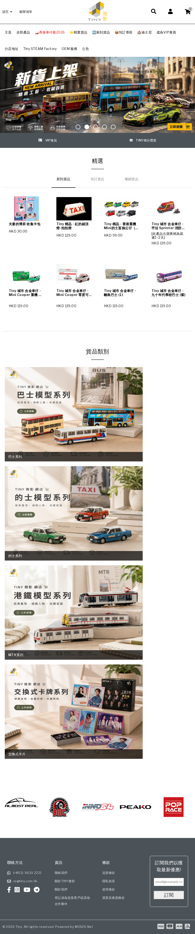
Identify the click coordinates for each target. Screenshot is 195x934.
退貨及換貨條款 (113, 898)
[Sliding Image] (97, 95)
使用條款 (108, 889)
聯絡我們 (61, 873)
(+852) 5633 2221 (27, 873)
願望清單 (26, 12)
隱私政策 (108, 881)
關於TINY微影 (65, 881)
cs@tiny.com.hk (25, 881)
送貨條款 (108, 873)
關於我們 (61, 889)
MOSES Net (84, 927)
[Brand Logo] (41, 807)
